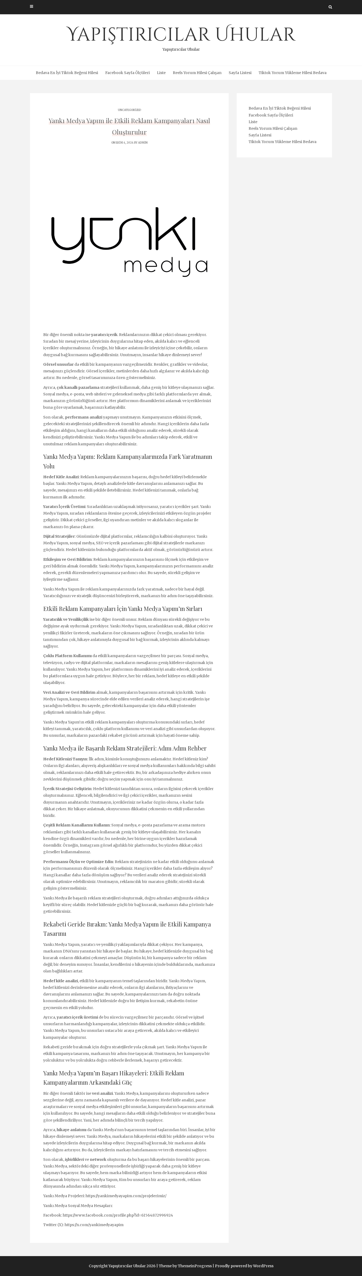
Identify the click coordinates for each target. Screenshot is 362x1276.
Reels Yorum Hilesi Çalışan (197, 72)
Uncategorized (129, 110)
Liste (161, 72)
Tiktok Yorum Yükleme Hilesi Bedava (292, 72)
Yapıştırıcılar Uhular (181, 37)
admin (143, 142)
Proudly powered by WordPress (244, 1266)
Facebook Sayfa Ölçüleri (127, 72)
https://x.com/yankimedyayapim (94, 1224)
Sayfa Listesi (240, 72)
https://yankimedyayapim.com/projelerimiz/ (126, 1195)
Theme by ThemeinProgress (185, 1266)
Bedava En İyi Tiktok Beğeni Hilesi (67, 72)
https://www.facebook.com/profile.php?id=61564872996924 (118, 1215)
